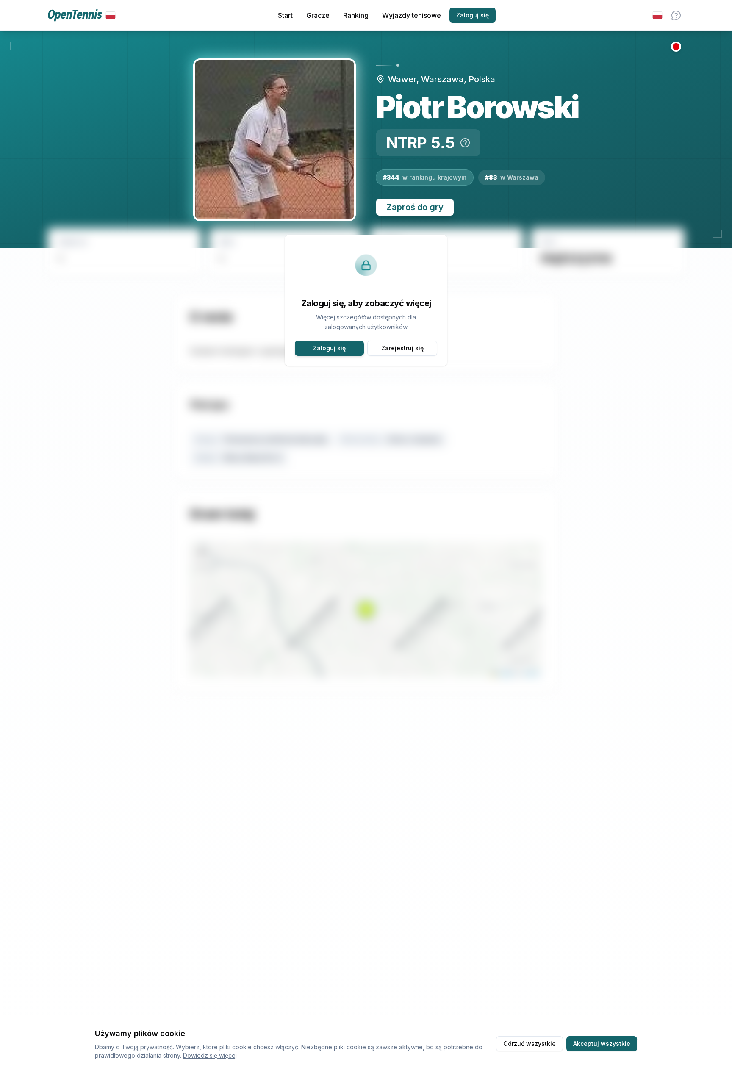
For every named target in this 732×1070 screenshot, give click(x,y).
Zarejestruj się (402, 348)
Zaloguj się (472, 15)
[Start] (81, 15)
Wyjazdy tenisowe (411, 15)
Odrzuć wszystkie (529, 1043)
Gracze (318, 15)
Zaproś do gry (415, 207)
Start (285, 15)
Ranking (356, 15)
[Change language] (657, 15)
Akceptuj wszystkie (601, 1043)
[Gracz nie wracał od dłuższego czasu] (676, 47)
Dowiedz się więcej (210, 1055)
